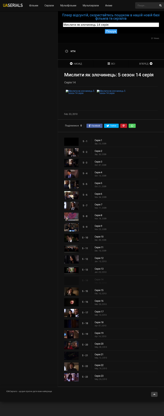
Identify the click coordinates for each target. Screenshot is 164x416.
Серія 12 (99, 258)
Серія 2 (98, 151)
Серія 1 (98, 140)
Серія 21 (99, 354)
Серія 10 (99, 236)
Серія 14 (99, 279)
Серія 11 (99, 247)
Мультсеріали (91, 5)
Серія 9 (98, 226)
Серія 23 (99, 376)
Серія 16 (99, 301)
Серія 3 (98, 161)
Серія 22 (99, 365)
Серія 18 (99, 322)
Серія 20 (99, 343)
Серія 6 (98, 194)
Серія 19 (99, 333)
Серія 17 (99, 311)
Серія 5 (98, 183)
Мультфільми (68, 5)
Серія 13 (99, 269)
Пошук (111, 31)
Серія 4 (98, 172)
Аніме (108, 5)
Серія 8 (98, 215)
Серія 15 (99, 290)
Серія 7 (98, 204)
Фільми (33, 5)
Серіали (49, 5)
